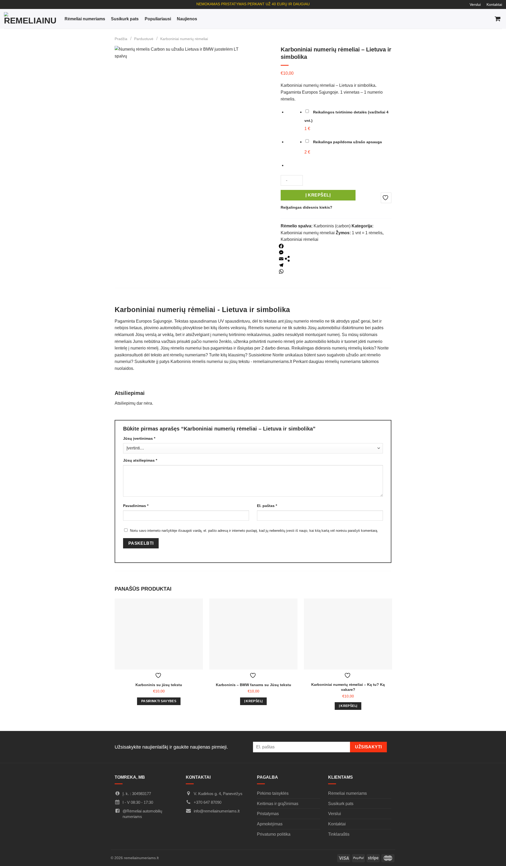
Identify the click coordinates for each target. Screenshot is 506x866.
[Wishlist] (486, 19)
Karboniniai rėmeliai (299, 239)
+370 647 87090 (207, 802)
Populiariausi (158, 19)
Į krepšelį (317, 195)
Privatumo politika (273, 834)
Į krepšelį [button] (253, 701)
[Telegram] (281, 265)
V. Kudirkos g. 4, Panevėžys (218, 793)
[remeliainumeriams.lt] (30, 18)
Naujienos (187, 19)
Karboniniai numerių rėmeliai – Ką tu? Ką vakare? (348, 687)
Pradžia (121, 39)
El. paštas (267, 506)
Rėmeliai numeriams (85, 19)
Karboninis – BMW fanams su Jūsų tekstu (253, 685)
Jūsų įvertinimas (139, 438)
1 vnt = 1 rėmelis (367, 233)
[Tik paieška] (463, 19)
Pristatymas (268, 813)
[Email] (281, 259)
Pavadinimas (135, 506)
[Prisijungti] (475, 19)
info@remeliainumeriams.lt (217, 811)
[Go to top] (495, 855)
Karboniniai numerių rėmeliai (184, 39)
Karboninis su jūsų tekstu (158, 685)
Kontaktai (494, 4)
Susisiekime (260, 355)
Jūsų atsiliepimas (140, 460)
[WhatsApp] (281, 271)
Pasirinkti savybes (158, 701)
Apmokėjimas (270, 824)
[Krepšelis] (498, 18)
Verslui (475, 4)
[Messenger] (281, 252)
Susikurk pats (125, 19)
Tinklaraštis (338, 834)
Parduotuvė (143, 39)
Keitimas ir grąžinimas (277, 803)
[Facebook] (281, 246)
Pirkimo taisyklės (273, 793)
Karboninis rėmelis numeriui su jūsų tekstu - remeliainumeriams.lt (231, 361)
